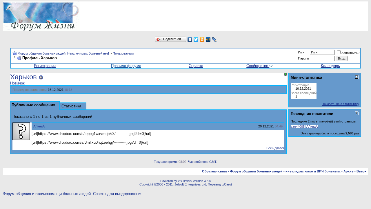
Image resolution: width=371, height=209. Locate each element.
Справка (196, 66)
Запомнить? (350, 53)
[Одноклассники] (202, 39)
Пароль (303, 58)
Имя (301, 52)
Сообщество (257, 66)
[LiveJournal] (214, 39)
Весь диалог (275, 148)
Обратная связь (214, 171)
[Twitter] (196, 39)
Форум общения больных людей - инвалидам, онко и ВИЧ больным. (285, 171)
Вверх (361, 171)
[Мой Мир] (208, 39)
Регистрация (45, 66)
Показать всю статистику (340, 104)
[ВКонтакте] (190, 39)
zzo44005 (298, 126)
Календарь (330, 66)
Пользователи (123, 53)
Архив (348, 171)
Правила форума (126, 66)
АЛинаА (39, 126)
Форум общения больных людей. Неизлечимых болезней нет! (63, 53)
